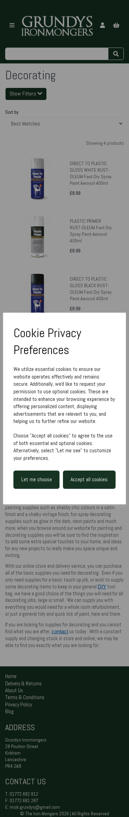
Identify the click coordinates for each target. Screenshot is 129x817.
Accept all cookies (89, 479)
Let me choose (36, 479)
